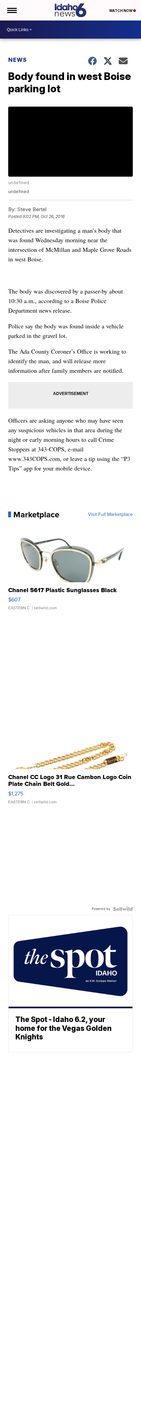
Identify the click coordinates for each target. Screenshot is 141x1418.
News (17, 59)
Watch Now (121, 11)
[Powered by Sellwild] (123, 908)
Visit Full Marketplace (110, 514)
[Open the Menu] (11, 10)
